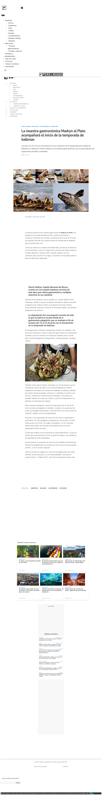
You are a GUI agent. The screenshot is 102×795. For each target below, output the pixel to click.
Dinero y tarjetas (42, 661)
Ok (91, 793)
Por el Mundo (26, 126)
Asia (10, 28)
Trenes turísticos (12, 64)
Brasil (40, 672)
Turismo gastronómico (13, 47)
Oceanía (11, 41)
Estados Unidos (14, 38)
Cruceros (8, 61)
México (40, 643)
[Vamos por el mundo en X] (10, 78)
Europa (11, 33)
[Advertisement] (50, 162)
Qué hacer (9, 43)
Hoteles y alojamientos (10, 55)
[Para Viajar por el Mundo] (51, 74)
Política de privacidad (40, 766)
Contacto (65, 766)
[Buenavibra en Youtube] (12, 78)
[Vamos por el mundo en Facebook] (5, 78)
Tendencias (41, 648)
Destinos (8, 20)
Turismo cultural (15, 51)
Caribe (11, 31)
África (10, 23)
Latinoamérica (14, 36)
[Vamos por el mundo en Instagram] (7, 78)
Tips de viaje (10, 59)
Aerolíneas (9, 66)
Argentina (12, 25)
